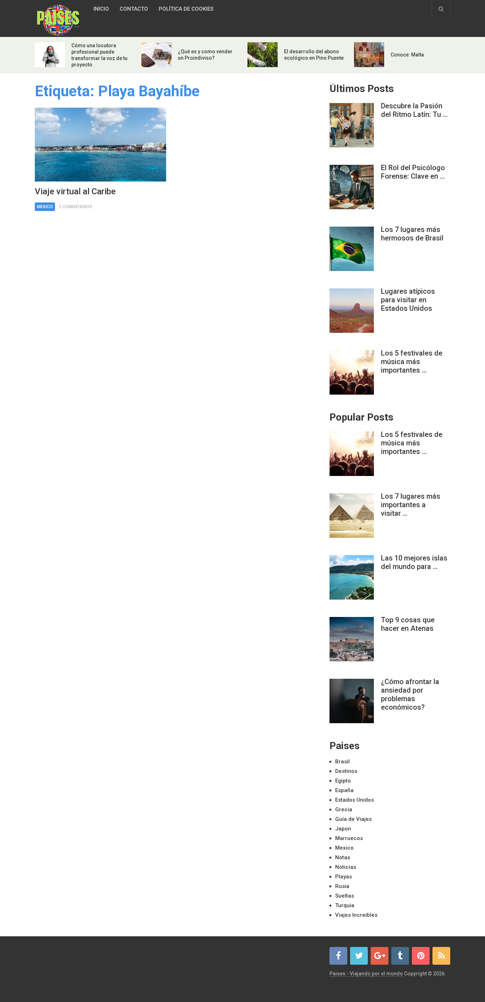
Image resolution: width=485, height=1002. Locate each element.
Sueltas (344, 896)
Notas (342, 857)
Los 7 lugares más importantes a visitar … (410, 505)
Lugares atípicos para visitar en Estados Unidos (408, 300)
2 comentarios (75, 206)
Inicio (101, 9)
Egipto (343, 781)
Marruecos (349, 838)
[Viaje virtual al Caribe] (100, 145)
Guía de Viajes (353, 819)
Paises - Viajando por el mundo (366, 973)
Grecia (343, 809)
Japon (343, 828)
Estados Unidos (354, 800)
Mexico (45, 206)
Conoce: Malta (407, 55)
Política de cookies (186, 9)
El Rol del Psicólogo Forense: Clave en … (413, 171)
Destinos (346, 771)
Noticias (345, 867)
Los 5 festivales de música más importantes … (411, 361)
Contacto (134, 9)
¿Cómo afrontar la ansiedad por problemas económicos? (410, 694)
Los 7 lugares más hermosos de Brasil (412, 233)
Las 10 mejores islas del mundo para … (414, 562)
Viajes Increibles (356, 915)
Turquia (344, 905)
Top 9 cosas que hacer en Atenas (408, 624)
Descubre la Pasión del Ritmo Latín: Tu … (414, 110)
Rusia (342, 886)
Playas (343, 876)
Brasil (342, 761)
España (344, 790)
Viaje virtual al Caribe (75, 191)
